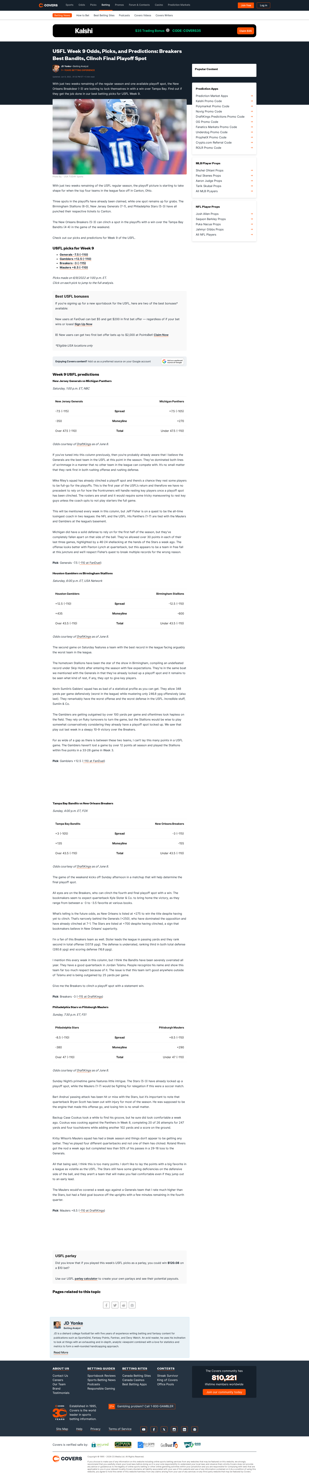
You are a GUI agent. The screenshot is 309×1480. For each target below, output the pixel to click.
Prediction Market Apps (212, 96)
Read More (61, 1352)
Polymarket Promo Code (212, 106)
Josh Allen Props (207, 214)
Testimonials (61, 1393)
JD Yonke (66, 66)
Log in (263, 5)
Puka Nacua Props (208, 224)
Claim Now (161, 335)
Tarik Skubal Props (208, 186)
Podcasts (124, 15)
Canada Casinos (133, 1380)
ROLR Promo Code (208, 147)
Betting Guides (101, 1368)
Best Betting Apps (134, 1384)
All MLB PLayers (207, 191)
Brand (56, 1388)
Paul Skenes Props (208, 175)
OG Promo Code (207, 122)
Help (79, 1429)
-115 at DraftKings (90, 996)
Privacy (95, 1429)
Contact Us (60, 1375)
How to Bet (82, 15)
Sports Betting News (101, 1380)
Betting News (62, 15)
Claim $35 (245, 30)
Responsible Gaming (101, 1388)
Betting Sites (134, 1368)
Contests (166, 1368)
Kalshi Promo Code (209, 101)
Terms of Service (120, 1429)
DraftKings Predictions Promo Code (220, 116)
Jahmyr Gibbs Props (210, 229)
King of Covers (167, 1380)
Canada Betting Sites (136, 1375)
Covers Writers (164, 15)
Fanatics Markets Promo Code (216, 127)
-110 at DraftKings (92, 1210)
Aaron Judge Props (209, 180)
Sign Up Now (83, 324)
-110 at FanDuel (90, 562)
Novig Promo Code (209, 111)
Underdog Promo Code (211, 132)
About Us (61, 1368)
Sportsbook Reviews (101, 1375)
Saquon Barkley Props (211, 219)
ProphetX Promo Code (211, 137)
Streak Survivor (167, 1375)
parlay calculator (86, 1278)
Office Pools (165, 1384)
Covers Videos (142, 15)
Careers (58, 1380)
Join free (246, 5)
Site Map (62, 1429)
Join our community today (224, 1392)
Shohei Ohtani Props (209, 170)
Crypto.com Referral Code (214, 142)
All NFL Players (206, 234)
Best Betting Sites (104, 15)
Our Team (59, 1384)
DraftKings (84, 444)
